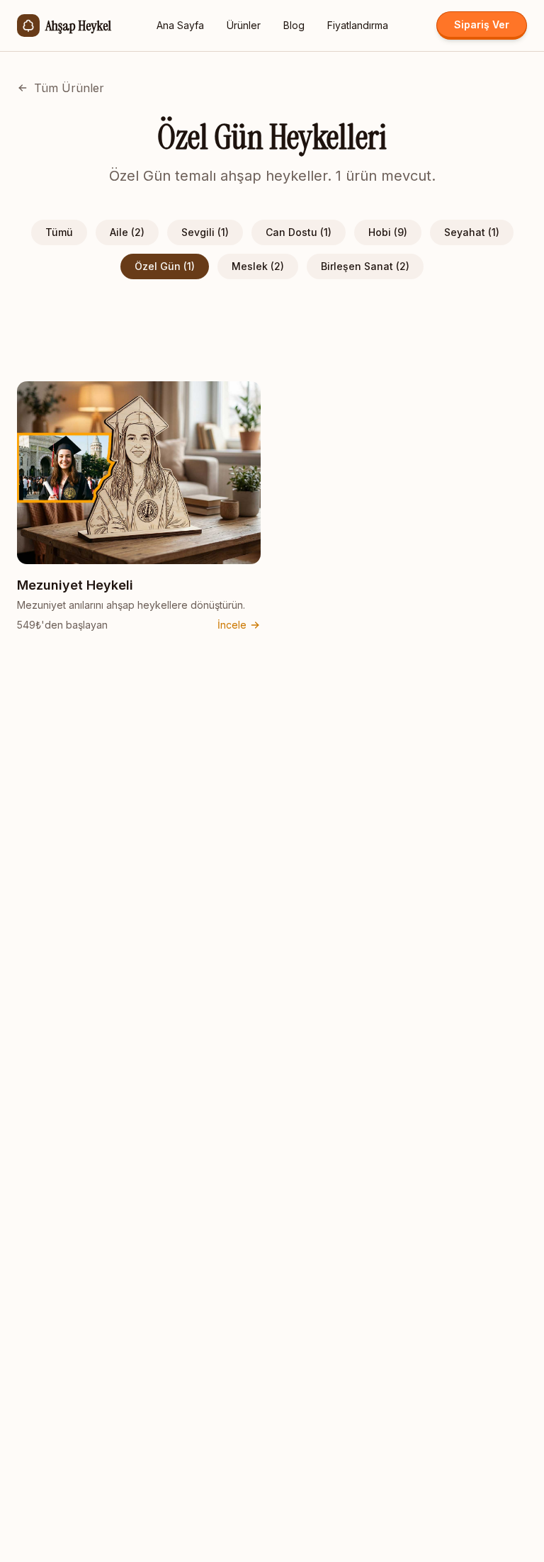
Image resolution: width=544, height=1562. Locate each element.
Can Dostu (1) (299, 232)
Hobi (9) (387, 232)
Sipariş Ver (481, 24)
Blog (294, 25)
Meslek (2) (258, 266)
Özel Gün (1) (165, 266)
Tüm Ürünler (69, 88)
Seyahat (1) (471, 232)
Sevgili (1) (205, 232)
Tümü (59, 232)
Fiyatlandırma (357, 25)
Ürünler (244, 25)
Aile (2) (127, 232)
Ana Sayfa (180, 25)
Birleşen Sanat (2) (365, 266)
